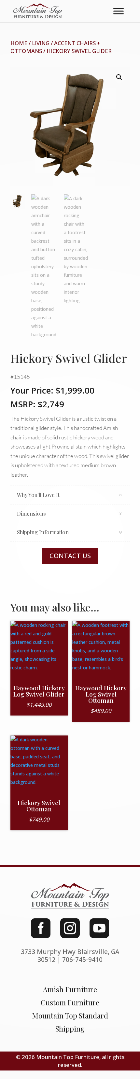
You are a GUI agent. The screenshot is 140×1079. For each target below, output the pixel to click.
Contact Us (70, 555)
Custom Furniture (70, 1002)
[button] (119, 77)
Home (18, 43)
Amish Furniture (70, 989)
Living (40, 43)
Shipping (70, 1029)
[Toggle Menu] (118, 11)
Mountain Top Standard (70, 1015)
